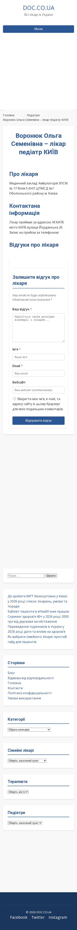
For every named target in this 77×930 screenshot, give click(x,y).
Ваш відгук (22, 309)
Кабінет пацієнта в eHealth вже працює (38, 611)
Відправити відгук (38, 420)
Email (17, 366)
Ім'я (16, 349)
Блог (11, 673)
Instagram (58, 917)
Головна (14, 683)
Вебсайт (19, 382)
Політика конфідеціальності (30, 693)
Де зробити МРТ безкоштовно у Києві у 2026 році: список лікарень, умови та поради (37, 601)
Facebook (18, 917)
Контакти (15, 688)
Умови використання (24, 698)
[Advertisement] (38, 79)
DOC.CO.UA (38, 7)
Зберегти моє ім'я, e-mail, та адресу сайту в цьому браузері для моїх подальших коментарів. (37, 404)
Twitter (38, 917)
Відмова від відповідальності (31, 678)
